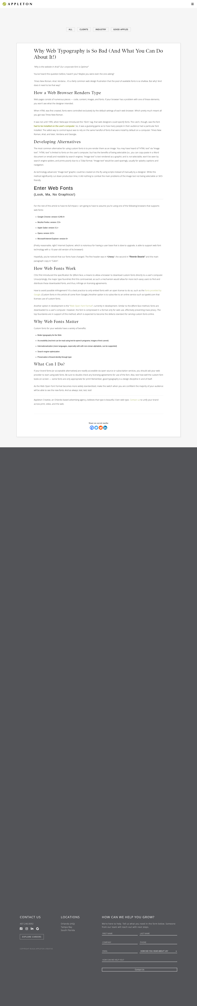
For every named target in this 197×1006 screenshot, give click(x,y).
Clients (84, 29)
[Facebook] (92, 428)
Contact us (135, 399)
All (70, 29)
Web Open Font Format (81, 305)
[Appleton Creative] (17, 3)
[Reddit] (101, 428)
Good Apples (120, 29)
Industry (101, 29)
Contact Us (30, 917)
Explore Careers (31, 937)
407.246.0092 (27, 923)
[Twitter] (96, 428)
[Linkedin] (105, 428)
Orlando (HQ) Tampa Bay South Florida (68, 927)
